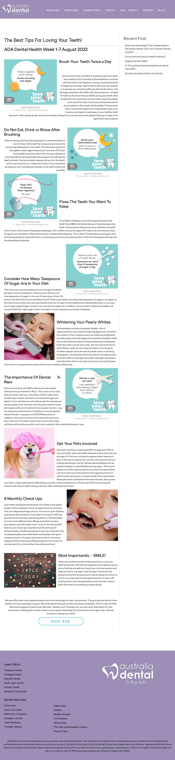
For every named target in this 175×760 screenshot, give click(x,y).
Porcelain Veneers (13, 726)
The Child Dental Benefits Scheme (70, 727)
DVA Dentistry (61, 718)
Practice (110, 10)
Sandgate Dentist (12, 674)
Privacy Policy (61, 731)
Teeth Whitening (12, 722)
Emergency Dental (13, 718)
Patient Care (71, 10)
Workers (58, 710)
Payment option (91, 10)
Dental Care (52, 10)
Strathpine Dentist (13, 670)
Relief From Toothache (15, 714)
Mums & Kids (60, 722)
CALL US (161, 10)
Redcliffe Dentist (12, 678)
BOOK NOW (148, 10)
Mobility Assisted (62, 714)
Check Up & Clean (13, 709)
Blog (123, 10)
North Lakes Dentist (14, 683)
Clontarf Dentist (12, 687)
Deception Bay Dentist (15, 691)
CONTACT (132, 10)
